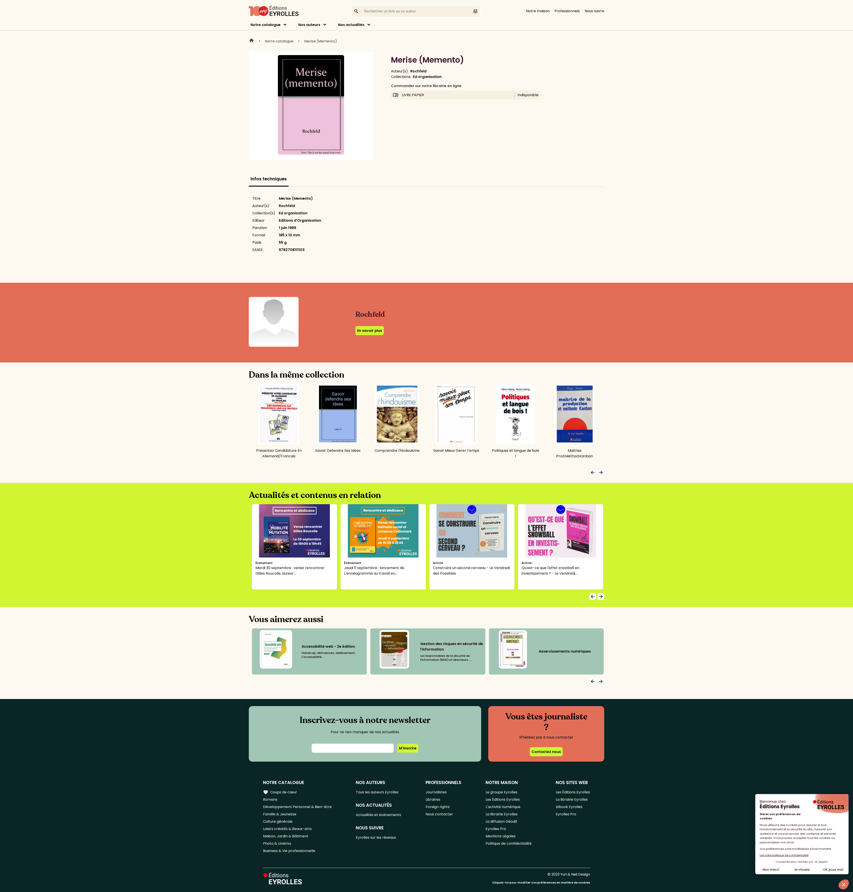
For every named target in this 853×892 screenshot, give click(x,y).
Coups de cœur (280, 792)
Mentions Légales (501, 836)
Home (251, 41)
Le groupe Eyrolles (501, 792)
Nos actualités (351, 24)
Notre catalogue (266, 24)
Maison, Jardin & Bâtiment (285, 836)
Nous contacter (439, 814)
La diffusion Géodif (501, 821)
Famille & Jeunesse (279, 814)
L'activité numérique (503, 806)
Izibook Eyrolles (569, 806)
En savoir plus (369, 330)
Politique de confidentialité (509, 843)
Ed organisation (427, 76)
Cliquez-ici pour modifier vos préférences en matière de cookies (541, 882)
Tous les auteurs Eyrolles (377, 792)
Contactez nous (546, 751)
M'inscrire (408, 748)
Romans (270, 799)
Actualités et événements (378, 814)
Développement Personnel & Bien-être (297, 806)
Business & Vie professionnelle (289, 850)
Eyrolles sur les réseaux (376, 837)
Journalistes (436, 792)
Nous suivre (594, 11)
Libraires (433, 799)
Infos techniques (269, 179)
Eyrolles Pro (496, 828)
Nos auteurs (309, 24)
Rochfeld (418, 71)
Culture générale (278, 821)
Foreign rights (438, 806)
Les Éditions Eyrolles (503, 799)
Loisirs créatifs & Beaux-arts (287, 828)
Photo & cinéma (277, 843)
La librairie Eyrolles (502, 814)
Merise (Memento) (320, 41)
